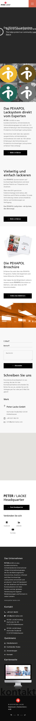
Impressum (12, 707)
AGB (9, 709)
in (18, 715)
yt (25, 715)
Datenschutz (21, 707)
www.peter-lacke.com (12, 600)
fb (11, 715)
